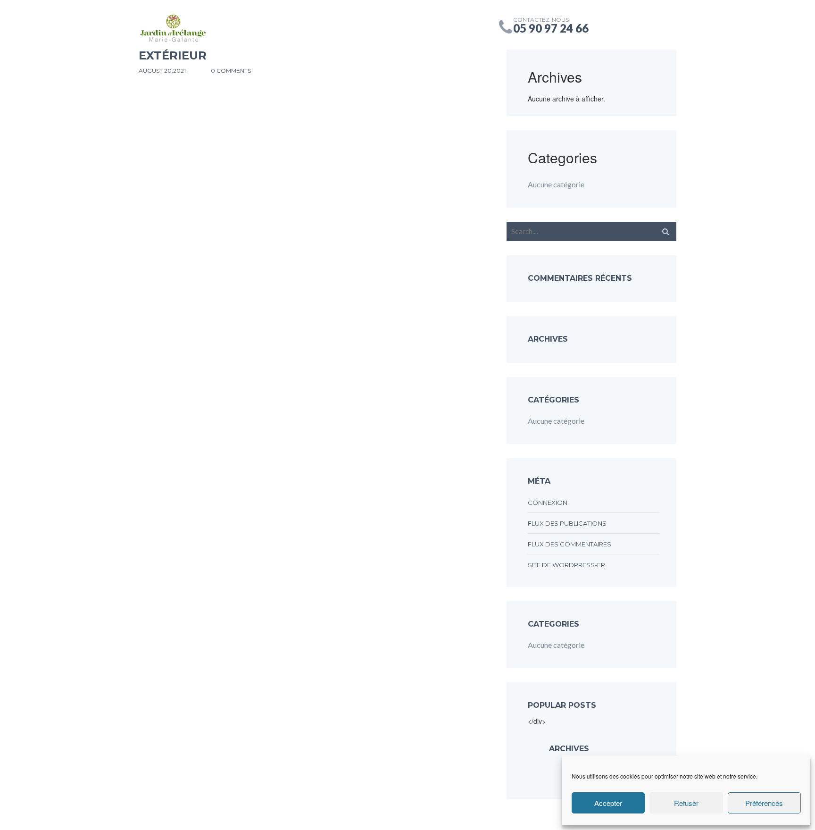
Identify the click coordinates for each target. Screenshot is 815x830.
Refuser (686, 803)
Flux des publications (567, 523)
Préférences (764, 803)
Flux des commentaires (569, 544)
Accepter (608, 803)
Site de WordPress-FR (566, 565)
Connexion (547, 502)
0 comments (231, 70)
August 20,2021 (163, 70)
